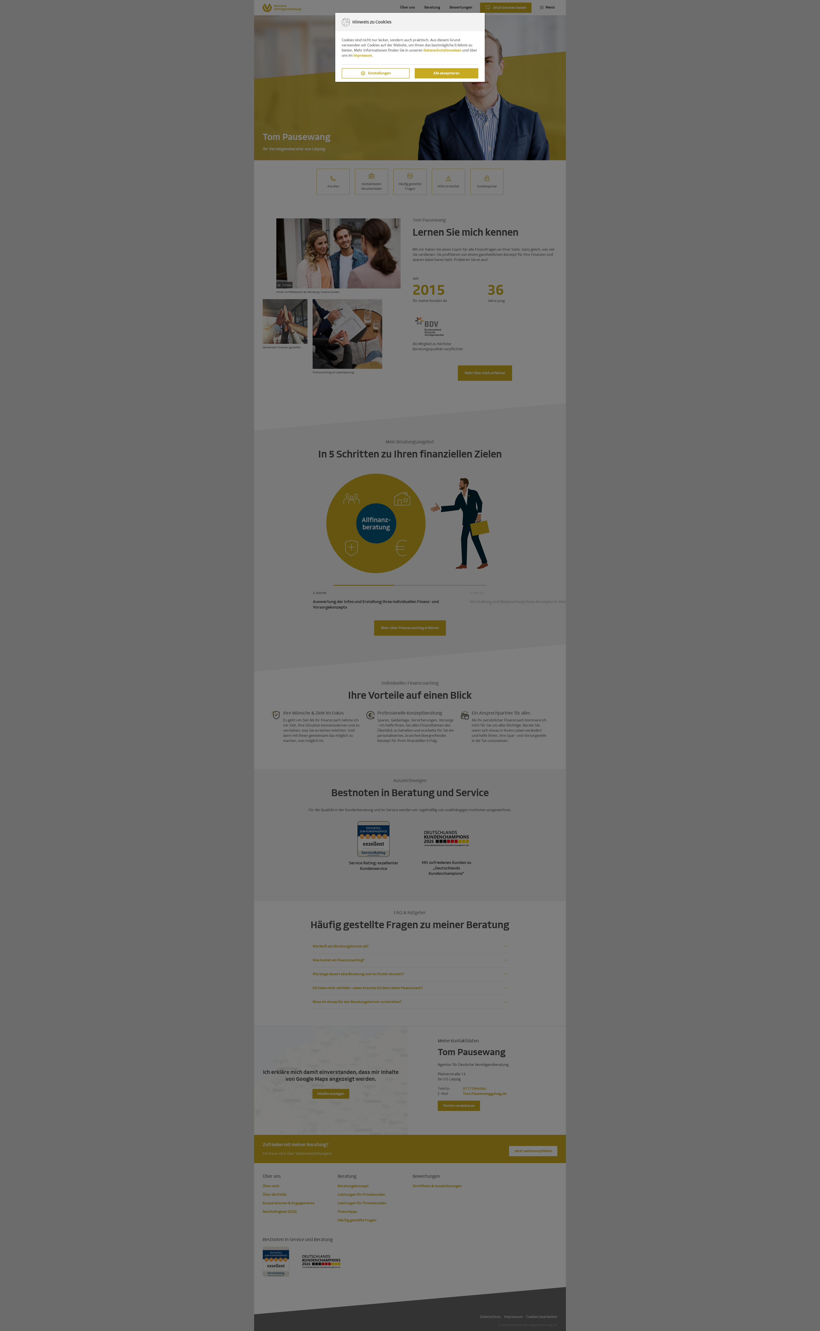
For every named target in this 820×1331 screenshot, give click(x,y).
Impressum (362, 55)
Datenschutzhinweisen (442, 50)
